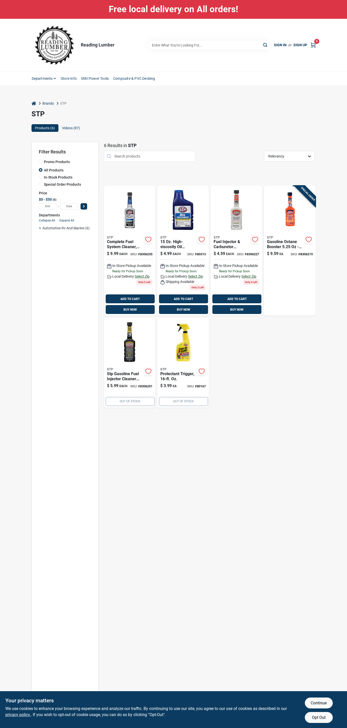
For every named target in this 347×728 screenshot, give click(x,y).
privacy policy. (18, 714)
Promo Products (57, 162)
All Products (54, 170)
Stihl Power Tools (95, 78)
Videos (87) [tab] (71, 128)
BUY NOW (130, 309)
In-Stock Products (58, 177)
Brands (48, 103)
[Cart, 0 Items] (313, 45)
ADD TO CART (130, 299)
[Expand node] (40, 228)
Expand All (66, 220)
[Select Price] (84, 206)
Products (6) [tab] (45, 128)
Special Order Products (62, 184)
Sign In (280, 45)
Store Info (69, 78)
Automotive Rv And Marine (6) (66, 228)
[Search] (265, 45)
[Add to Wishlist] (148, 239)
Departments (42, 78)
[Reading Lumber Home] (54, 45)
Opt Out (319, 717)
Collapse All (47, 220)
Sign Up (300, 45)
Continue (319, 703)
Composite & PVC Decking (134, 78)
